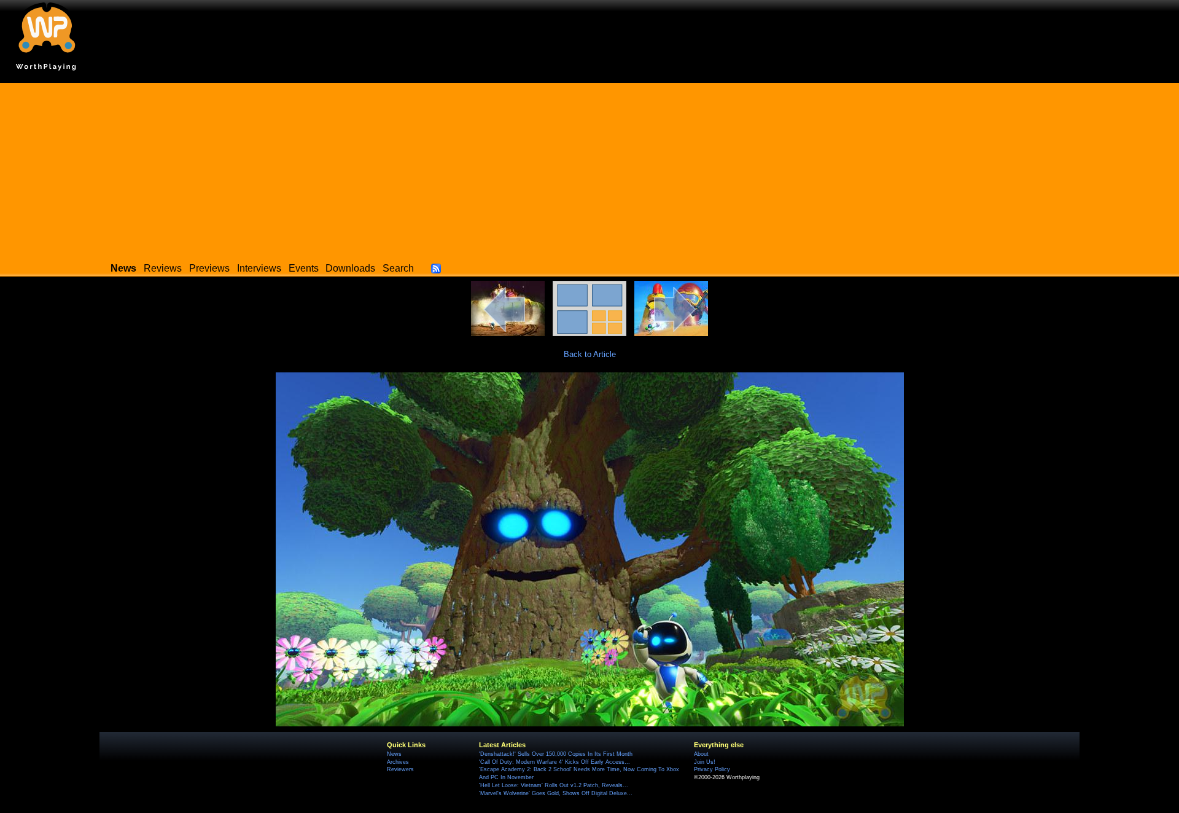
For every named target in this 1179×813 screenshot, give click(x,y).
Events (304, 268)
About (701, 754)
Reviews (163, 268)
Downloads (350, 268)
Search (398, 268)
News (394, 754)
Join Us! (704, 762)
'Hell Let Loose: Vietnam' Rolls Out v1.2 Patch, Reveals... (553, 785)
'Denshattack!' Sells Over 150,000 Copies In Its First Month (555, 754)
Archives (398, 762)
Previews (209, 268)
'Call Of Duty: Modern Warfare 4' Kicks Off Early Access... (554, 762)
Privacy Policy (712, 769)
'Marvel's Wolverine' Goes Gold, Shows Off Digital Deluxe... (555, 793)
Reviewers (400, 769)
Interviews (259, 268)
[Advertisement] (589, 169)
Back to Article (590, 354)
